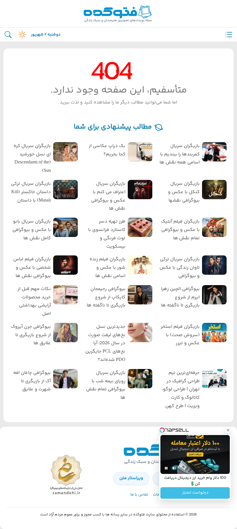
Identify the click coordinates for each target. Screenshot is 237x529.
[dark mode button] (21, 34)
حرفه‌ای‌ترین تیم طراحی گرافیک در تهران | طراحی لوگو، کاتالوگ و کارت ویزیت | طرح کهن (181, 389)
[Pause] (166, 468)
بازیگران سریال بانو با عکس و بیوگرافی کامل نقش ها (31, 230)
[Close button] (228, 430)
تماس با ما (139, 495)
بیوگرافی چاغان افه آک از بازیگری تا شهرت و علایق (32, 381)
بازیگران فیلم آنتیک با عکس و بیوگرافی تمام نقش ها (180, 230)
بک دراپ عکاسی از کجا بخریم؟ (107, 150)
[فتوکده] (118, 14)
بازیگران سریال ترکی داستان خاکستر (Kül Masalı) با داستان (31, 192)
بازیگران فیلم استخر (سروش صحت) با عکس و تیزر (180, 335)
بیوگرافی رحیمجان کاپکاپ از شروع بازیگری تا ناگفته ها (106, 297)
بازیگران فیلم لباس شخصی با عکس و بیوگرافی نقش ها (32, 268)
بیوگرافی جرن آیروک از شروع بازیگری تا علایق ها (31, 335)
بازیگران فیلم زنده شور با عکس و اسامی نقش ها (107, 268)
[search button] (8, 34)
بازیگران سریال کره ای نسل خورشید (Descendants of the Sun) (32, 158)
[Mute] (174, 468)
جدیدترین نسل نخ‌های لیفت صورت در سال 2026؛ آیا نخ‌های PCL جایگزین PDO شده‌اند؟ (105, 343)
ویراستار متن (131, 478)
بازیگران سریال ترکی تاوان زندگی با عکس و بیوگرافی (180, 268)
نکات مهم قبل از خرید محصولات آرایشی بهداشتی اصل (34, 301)
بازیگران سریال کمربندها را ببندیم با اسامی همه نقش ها (180, 154)
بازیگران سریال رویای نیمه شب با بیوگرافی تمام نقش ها (105, 385)
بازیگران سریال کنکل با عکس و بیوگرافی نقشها (184, 192)
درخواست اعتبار (195, 493)
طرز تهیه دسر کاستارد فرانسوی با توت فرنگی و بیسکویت (106, 234)
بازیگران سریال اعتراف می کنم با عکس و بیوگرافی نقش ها (108, 196)
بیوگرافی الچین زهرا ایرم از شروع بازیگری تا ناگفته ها (180, 297)
